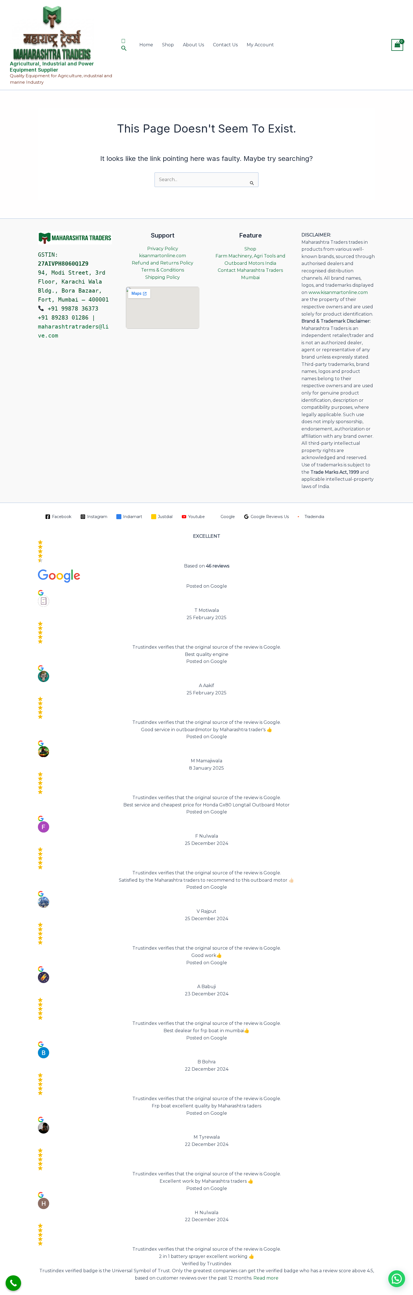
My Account (260, 44)
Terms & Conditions (162, 270)
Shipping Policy (162, 277)
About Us (193, 44)
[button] (125, 45)
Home (146, 44)
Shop (168, 44)
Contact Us (225, 44)
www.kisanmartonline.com (338, 292)
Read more (265, 1278)
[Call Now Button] (13, 1283)
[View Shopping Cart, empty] (397, 45)
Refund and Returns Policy (162, 263)
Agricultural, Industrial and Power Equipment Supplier (52, 67)
